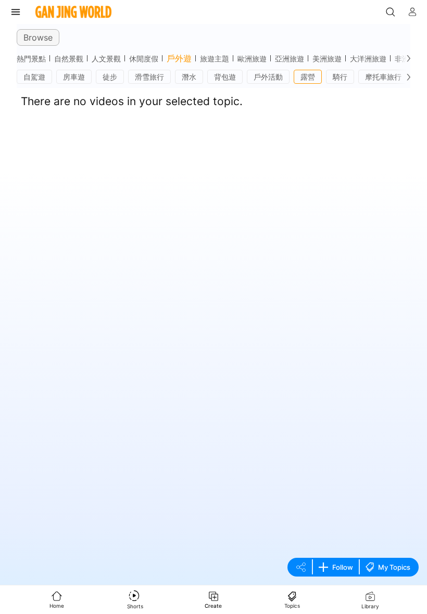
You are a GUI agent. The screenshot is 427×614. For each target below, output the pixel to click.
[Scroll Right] (406, 58)
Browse (38, 37)
